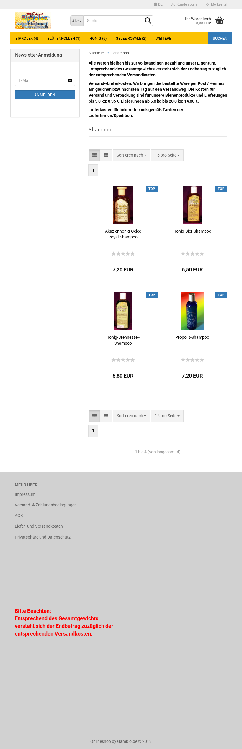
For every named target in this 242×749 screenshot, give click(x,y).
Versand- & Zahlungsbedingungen (46, 505)
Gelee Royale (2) (131, 38)
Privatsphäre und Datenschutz (43, 537)
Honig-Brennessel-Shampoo (123, 340)
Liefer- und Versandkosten (39, 526)
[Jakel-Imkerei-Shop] (38, 20)
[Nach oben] (226, 740)
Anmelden (44, 95)
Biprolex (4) (26, 38)
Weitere (163, 38)
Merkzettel (218, 4)
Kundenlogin (186, 4)
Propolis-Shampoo (192, 337)
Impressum (25, 494)
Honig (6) (98, 38)
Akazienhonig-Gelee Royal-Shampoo (123, 234)
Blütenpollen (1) (64, 38)
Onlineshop (100, 741)
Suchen (220, 38)
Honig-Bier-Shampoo (192, 231)
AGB (19, 515)
